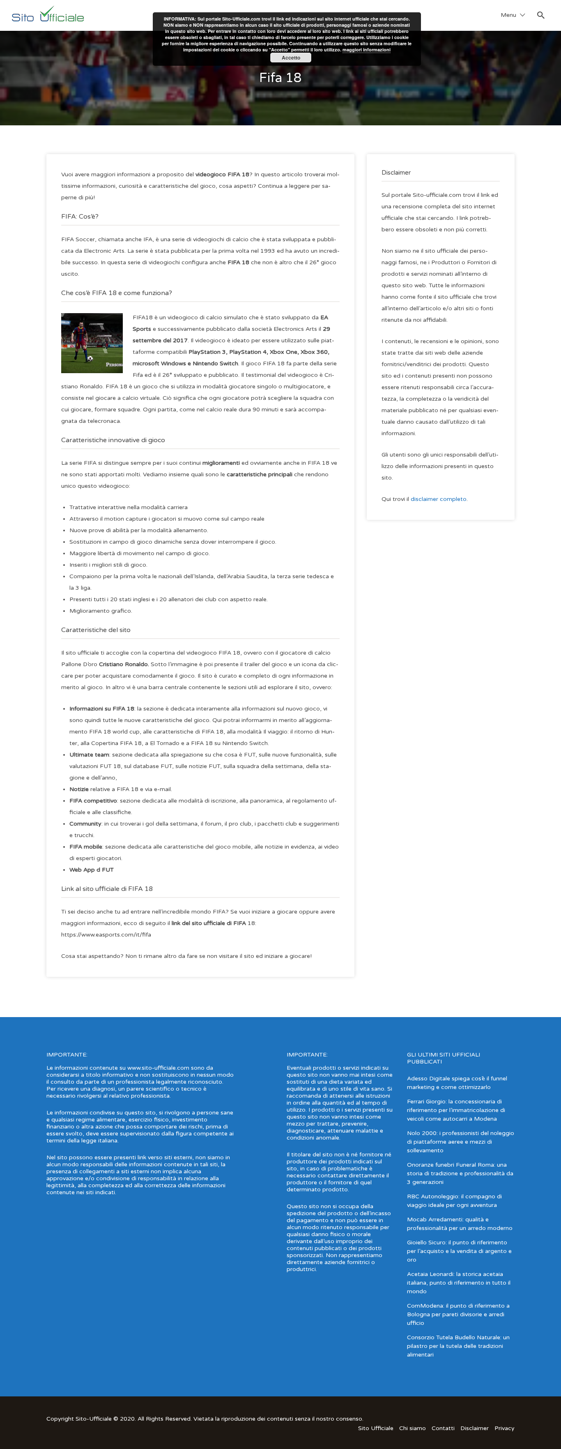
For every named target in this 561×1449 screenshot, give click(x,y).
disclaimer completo (439, 499)
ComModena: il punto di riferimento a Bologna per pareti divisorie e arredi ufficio (458, 1314)
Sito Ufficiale (375, 1428)
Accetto (291, 57)
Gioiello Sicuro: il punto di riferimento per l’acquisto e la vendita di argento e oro (459, 1251)
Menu (508, 15)
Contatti (443, 1428)
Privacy (504, 1428)
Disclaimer (474, 1428)
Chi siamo (412, 1428)
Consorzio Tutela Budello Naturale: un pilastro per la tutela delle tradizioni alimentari (458, 1346)
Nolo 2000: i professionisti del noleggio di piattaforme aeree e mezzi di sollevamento (460, 1142)
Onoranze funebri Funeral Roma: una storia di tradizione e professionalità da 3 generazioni (460, 1173)
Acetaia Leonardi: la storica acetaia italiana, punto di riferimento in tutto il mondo (458, 1283)
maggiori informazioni (367, 49)
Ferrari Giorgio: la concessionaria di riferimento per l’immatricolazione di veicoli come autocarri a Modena (456, 1110)
